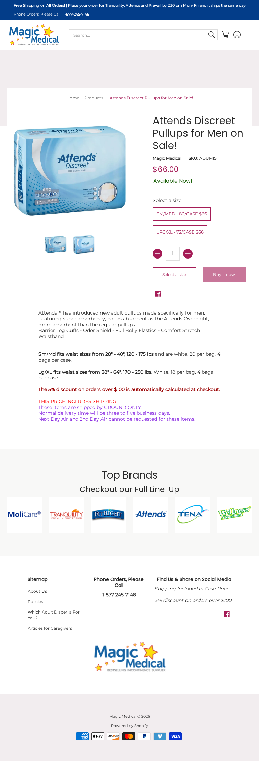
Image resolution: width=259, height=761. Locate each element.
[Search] (211, 35)
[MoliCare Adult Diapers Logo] (24, 515)
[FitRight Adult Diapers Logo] (108, 515)
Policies (35, 601)
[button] (225, 35)
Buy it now (224, 274)
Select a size (167, 200)
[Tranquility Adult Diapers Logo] (66, 515)
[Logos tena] (192, 515)
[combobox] (137, 35)
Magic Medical (167, 158)
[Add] (188, 254)
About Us (37, 591)
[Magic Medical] (34, 35)
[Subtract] (157, 254)
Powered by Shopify (129, 726)
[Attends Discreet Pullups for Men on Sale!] (56, 244)
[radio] (182, 215)
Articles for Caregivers (50, 628)
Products (93, 97)
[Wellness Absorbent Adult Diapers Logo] (234, 515)
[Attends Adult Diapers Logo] (150, 515)
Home (72, 97)
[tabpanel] (129, 367)
